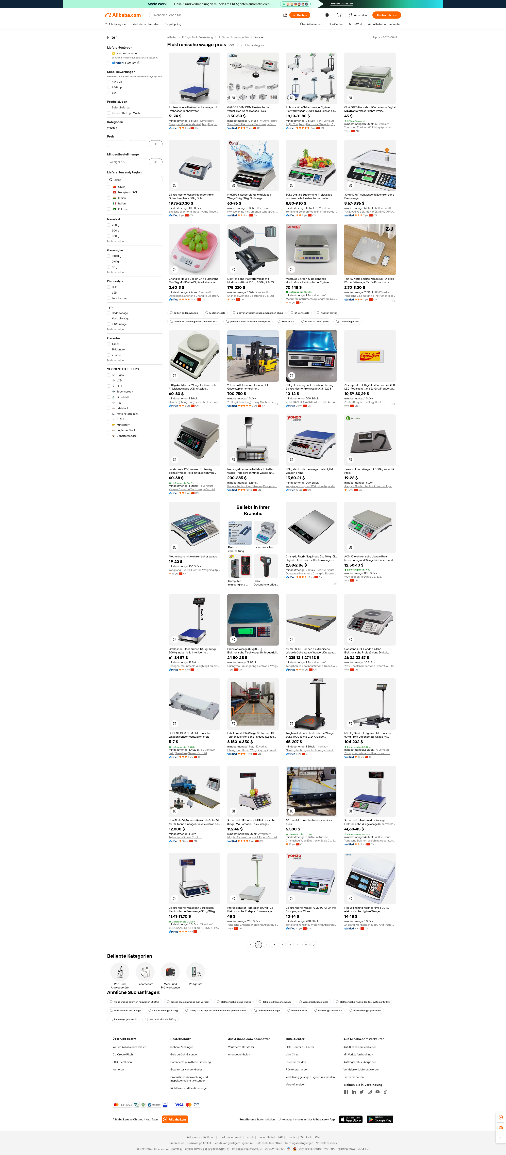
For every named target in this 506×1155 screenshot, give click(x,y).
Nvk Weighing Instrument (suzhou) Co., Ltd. (253, 211)
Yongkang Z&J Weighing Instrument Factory (370, 295)
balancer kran (299, 1010)
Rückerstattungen (297, 1069)
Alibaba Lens (121, 1119)
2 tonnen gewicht (349, 321)
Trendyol (291, 1137)
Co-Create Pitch (123, 1054)
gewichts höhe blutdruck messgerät (250, 321)
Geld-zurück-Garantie (183, 1054)
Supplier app (247, 1119)
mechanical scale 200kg (162, 1019)
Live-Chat (292, 1054)
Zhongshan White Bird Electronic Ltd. (367, 753)
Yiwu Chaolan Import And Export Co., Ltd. (369, 665)
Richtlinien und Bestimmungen (189, 1088)
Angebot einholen (239, 1054)
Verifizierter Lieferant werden (362, 1069)
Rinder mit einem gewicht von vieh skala (196, 321)
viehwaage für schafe (330, 1010)
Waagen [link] (259, 37)
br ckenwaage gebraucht (367, 1010)
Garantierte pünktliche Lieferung (190, 1062)
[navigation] (134, 491)
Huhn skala (287, 321)
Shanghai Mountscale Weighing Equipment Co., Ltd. (194, 124)
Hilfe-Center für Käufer (300, 1047)
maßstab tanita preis (317, 321)
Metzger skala (217, 313)
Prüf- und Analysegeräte (234, 37)
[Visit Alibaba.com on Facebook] (346, 1091)
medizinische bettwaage (127, 1010)
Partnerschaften (354, 1077)
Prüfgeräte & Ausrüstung (197, 37)
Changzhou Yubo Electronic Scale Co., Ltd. (311, 840)
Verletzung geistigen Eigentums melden (310, 1077)
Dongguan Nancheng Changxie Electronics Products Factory (194, 295)
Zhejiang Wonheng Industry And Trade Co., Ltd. (194, 211)
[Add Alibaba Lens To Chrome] (175, 1119)
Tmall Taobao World (230, 1137)
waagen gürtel (329, 313)
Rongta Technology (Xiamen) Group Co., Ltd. (253, 486)
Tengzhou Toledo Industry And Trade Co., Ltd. (311, 665)
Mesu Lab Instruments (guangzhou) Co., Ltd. (311, 298)
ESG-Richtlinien (122, 1062)
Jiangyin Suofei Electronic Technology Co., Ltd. (370, 486)
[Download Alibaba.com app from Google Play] (380, 1119)
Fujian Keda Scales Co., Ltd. (185, 837)
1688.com (209, 1137)
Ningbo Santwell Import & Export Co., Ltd (252, 837)
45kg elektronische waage (277, 1002)
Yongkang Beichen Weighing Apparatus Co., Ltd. (311, 211)
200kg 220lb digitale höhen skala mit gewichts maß (217, 1010)
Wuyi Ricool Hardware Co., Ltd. (363, 576)
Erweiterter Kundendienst (186, 1069)
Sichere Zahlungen (182, 1047)
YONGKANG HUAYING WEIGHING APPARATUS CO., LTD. (311, 402)
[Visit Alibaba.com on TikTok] (385, 1091)
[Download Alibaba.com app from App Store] (351, 1119)
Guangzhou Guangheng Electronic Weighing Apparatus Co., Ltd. (253, 665)
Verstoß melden (295, 1084)
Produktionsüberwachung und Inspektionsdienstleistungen (189, 1078)
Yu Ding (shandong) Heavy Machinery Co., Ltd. (253, 402)
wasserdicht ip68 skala (315, 1002)
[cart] (340, 15)
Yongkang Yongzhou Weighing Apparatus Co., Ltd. (311, 486)
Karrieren (118, 1069)
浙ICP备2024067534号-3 (353, 1149)
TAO (280, 1137)
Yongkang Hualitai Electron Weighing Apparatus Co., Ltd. (194, 569)
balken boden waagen (186, 313)
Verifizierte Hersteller (241, 1047)
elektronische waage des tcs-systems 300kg (365, 1002)
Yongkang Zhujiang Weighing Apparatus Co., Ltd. (370, 127)
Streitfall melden (296, 1062)
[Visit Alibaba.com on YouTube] (377, 1091)
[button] (285, 15)
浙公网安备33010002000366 (317, 1149)
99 (306, 944)
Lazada (249, 1137)
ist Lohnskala (302, 313)
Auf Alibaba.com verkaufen (360, 1047)
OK (156, 144)
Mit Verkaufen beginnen (358, 1054)
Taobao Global (266, 1137)
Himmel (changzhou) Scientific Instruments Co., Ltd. (194, 402)
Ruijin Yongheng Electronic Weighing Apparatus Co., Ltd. (311, 124)
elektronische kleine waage (236, 1002)
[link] (501, 1117)
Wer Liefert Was (310, 1137)
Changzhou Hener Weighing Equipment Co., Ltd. (253, 750)
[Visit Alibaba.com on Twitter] (361, 1091)
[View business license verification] (289, 1149)
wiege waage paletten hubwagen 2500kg (136, 1002)
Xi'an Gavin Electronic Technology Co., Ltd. (253, 124)
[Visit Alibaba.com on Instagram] (369, 1091)
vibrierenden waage (269, 1010)
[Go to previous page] (250, 944)
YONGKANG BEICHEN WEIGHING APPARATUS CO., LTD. (370, 211)
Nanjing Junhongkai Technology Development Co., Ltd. (311, 750)
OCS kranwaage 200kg (165, 1010)
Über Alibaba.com (124, 1038)
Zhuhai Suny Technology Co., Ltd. (364, 402)
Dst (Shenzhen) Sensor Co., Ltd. (188, 753)
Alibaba (171, 37)
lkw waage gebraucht (125, 1019)
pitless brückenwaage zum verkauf (190, 1002)
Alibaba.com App (324, 1119)
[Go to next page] (313, 944)
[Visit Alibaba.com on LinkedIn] (353, 1091)
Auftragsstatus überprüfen (360, 1062)
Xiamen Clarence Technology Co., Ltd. (192, 489)
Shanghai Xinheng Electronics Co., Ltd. (250, 295)
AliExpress (193, 1137)
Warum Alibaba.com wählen (129, 1047)
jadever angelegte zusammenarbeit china (260, 313)
